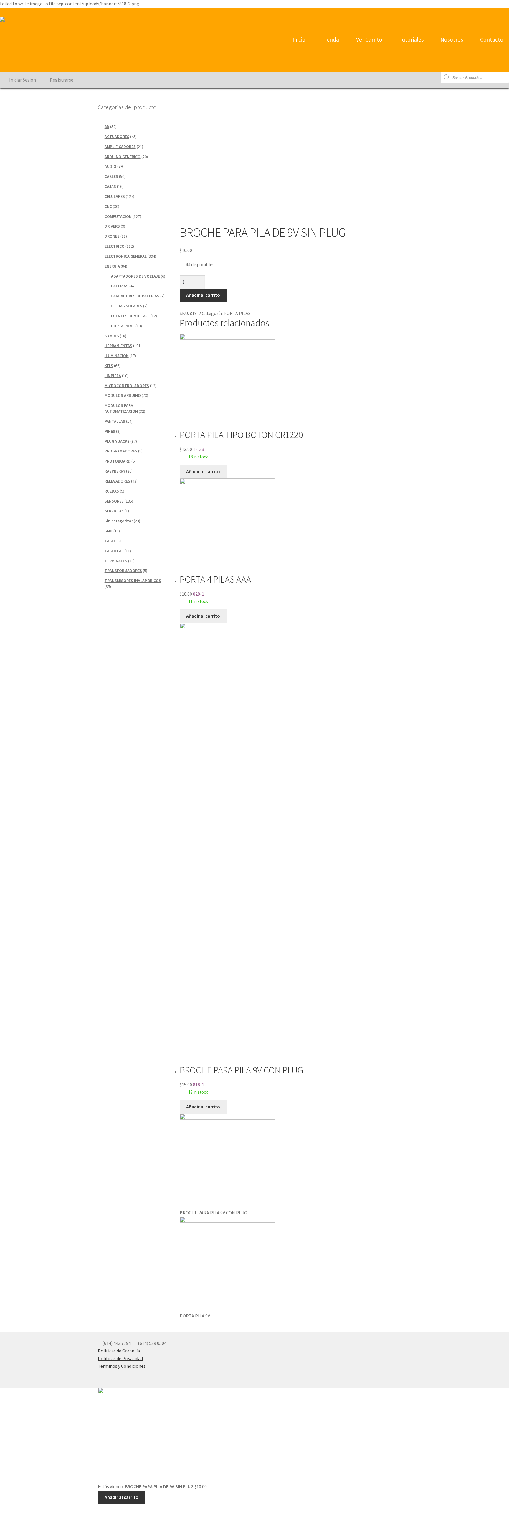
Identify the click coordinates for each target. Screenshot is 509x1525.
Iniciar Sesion (22, 80)
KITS (109, 365)
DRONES (112, 236)
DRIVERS (112, 226)
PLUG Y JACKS (117, 441)
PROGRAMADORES (121, 451)
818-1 (241, 1079)
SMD (109, 530)
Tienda (330, 39)
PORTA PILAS (237, 313)
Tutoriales (411, 39)
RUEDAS (112, 491)
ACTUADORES (117, 136)
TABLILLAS (114, 550)
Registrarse (61, 80)
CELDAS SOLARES (126, 306)
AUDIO (110, 166)
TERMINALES (116, 560)
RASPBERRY (115, 471)
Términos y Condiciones (122, 1366)
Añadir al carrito (203, 295)
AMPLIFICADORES (120, 146)
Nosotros (451, 39)
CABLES (111, 176)
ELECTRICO (115, 246)
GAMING (112, 336)
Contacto (491, 39)
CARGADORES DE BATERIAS (135, 296)
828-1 (215, 588)
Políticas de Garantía (119, 1351)
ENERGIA (112, 266)
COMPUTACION (118, 216)
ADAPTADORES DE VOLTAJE (135, 276)
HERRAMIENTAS (118, 345)
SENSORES (114, 501)
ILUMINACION (117, 355)
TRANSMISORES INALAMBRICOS (133, 580)
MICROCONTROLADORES (127, 385)
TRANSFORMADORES (123, 570)
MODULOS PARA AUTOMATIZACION (121, 408)
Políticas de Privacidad (120, 1358)
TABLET (111, 540)
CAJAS (110, 186)
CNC (108, 206)
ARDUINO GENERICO (123, 156)
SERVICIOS (114, 510)
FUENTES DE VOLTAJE (130, 316)
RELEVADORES (117, 481)
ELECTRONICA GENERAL (126, 256)
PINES (110, 431)
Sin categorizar (119, 520)
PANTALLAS (115, 421)
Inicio (298, 39)
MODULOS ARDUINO (123, 395)
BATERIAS (119, 286)
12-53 (241, 444)
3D (107, 126)
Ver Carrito (368, 39)
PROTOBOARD (117, 461)
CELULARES (115, 196)
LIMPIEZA (113, 375)
